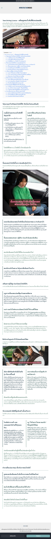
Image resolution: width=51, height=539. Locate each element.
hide (10, 52)
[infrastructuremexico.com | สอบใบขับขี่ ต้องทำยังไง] (25, 7)
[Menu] (2, 7)
